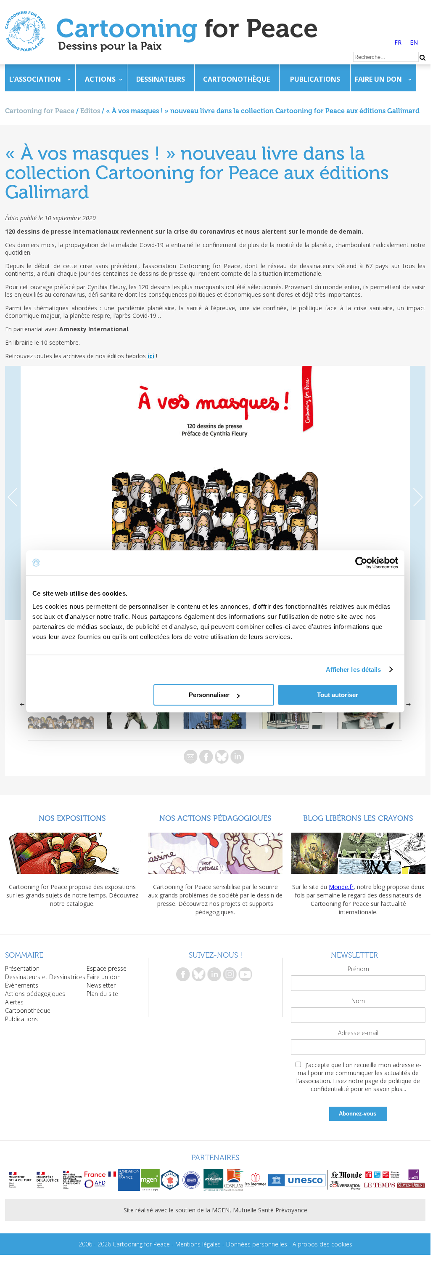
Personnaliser (209, 694)
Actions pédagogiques (35, 994)
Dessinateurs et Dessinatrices (45, 977)
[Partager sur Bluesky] (222, 757)
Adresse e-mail (358, 1033)
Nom (358, 1001)
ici (151, 356)
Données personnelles (256, 1244)
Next (417, 493)
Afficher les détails (353, 669)
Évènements (21, 985)
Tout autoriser (337, 694)
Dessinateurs (160, 79)
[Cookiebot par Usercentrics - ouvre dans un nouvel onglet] (361, 562)
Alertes (14, 1002)
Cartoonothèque (236, 79)
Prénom (358, 969)
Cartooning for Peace (39, 111)
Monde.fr (341, 887)
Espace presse (107, 968)
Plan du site (102, 994)
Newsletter (101, 985)
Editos (90, 111)
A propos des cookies (322, 1244)
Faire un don (378, 79)
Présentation (22, 968)
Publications (315, 79)
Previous (13, 493)
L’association (35, 79)
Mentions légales (198, 1244)
